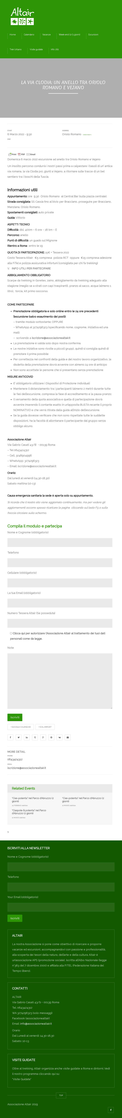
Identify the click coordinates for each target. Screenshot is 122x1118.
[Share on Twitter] (19, 737)
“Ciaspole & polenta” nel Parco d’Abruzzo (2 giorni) (29, 812)
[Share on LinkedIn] (27, 737)
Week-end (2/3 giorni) (69, 34)
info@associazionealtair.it (36, 1023)
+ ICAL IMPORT (45, 727)
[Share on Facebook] (10, 737)
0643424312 (14, 759)
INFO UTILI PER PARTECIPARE (31, 268)
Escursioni (93, 34)
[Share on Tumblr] (35, 737)
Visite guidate (36, 49)
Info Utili (55, 49)
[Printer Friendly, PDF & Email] (21, 154)
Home (13, 34)
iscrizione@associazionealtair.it (51, 337)
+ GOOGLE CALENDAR (21, 727)
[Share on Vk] (59, 737)
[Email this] (68, 737)
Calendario (29, 34)
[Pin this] (51, 737)
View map (86, 135)
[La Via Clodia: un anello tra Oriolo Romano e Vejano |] (22, 17)
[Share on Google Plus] (43, 737)
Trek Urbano (16, 49)
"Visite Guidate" (21, 1079)
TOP (61, 1095)
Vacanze (46, 34)
